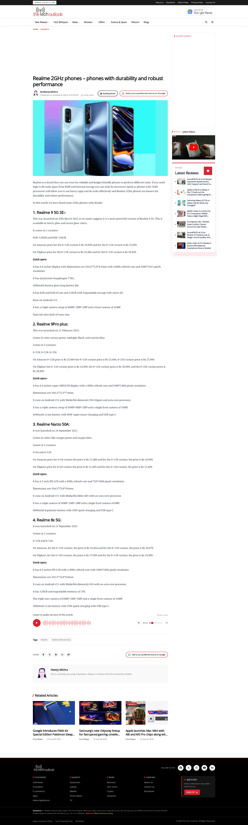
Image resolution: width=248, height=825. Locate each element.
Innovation (38, 786)
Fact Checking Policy (64, 821)
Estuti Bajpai (38, 739)
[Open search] (206, 22)
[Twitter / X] (49, 654)
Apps (35, 795)
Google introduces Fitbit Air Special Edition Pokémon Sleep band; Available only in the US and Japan (53, 732)
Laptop (73, 786)
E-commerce (39, 791)
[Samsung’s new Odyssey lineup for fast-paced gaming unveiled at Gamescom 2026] (100, 713)
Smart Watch (76, 795)
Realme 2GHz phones (61, 639)
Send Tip (191, 792)
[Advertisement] (100, 53)
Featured (111, 795)
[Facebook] (43, 654)
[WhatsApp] (62, 654)
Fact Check (112, 786)
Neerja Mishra (59, 669)
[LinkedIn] (56, 654)
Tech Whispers (61, 22)
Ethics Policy (183, 2)
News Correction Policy (43, 821)
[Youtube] (204, 768)
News (75, 22)
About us (159, 2)
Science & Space (119, 22)
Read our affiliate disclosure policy (99, 813)
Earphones (75, 782)
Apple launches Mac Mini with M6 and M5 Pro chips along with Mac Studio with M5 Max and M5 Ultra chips (146, 732)
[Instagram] (196, 768)
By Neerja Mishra (49, 91)
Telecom (135, 22)
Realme (44, 639)
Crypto (110, 791)
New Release (41, 22)
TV (71, 800)
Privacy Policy (197, 2)
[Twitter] (188, 768)
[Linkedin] (212, 768)
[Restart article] (139, 623)
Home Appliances (41, 800)
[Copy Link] (68, 654)
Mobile (73, 791)
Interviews (38, 782)
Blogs (146, 22)
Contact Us (210, 2)
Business (111, 782)
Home (35, 29)
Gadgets (44, 29)
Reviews (88, 22)
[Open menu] (212, 22)
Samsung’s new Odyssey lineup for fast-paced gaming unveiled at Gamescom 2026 (99, 732)
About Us (148, 782)
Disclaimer (170, 2)
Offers (101, 22)
